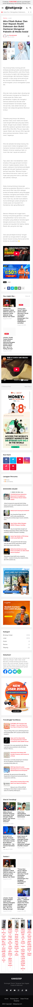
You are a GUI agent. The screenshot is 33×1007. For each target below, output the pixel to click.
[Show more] (23, 288)
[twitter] (10, 990)
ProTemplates (26, 1004)
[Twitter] (12, 288)
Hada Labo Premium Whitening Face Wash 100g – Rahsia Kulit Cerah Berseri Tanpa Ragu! (29, 942)
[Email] (19, 288)
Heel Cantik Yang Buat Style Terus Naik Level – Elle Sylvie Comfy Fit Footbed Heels (16, 942)
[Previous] (28, 12)
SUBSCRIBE (13, 1)
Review (16, 644)
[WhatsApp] (16, 288)
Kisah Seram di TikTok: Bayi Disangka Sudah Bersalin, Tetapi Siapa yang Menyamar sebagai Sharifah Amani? (23, 841)
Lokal (10, 18)
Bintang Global (16, 635)
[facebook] (6, 990)
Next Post (28, 386)
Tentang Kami (14, 998)
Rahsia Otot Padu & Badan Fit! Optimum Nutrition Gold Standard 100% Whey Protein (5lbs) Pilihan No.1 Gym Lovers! (10, 948)
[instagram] (18, 990)
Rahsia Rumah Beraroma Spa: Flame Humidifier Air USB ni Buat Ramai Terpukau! (19, 550)
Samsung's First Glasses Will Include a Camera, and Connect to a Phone (19, 754)
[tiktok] (22, 990)
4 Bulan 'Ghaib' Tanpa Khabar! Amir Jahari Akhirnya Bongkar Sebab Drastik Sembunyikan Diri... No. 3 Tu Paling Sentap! (9, 343)
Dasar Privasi (24, 998)
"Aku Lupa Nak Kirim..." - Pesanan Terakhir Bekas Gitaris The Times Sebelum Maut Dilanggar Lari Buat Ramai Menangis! (23, 903)
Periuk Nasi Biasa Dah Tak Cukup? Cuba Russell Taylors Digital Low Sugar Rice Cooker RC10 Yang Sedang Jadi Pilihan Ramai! (23, 950)
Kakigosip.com (17, 1004)
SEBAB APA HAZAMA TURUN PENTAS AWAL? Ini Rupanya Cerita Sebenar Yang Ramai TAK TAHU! (9, 312)
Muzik (16, 641)
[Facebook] (8, 288)
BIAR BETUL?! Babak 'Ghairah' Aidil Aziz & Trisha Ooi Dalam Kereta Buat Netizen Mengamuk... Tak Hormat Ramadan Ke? (9, 841)
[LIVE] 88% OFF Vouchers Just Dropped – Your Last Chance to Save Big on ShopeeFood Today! (19, 725)
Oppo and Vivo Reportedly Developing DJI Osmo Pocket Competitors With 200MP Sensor (19, 739)
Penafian (16, 1001)
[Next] (31, 12)
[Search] (30, 7)
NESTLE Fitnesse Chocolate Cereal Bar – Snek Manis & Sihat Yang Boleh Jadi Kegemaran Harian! (4, 946)
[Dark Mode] (27, 7)
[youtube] (14, 990)
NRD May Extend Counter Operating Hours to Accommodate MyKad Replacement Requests (19, 768)
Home (5, 18)
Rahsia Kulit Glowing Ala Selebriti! (19, 510)
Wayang (16, 647)
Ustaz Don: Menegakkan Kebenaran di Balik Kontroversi (15, 12)
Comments (9, 481)
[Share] (28, 36)
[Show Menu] (2, 7)
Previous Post (6, 386)
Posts (7, 480)
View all (27, 296)
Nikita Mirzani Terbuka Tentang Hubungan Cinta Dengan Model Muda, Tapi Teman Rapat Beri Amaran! (9, 816)
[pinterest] (26, 990)
